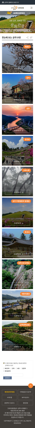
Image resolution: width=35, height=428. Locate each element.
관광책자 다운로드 (9, 403)
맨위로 (30, 385)
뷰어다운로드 (25, 397)
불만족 (24, 368)
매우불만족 (7, 371)
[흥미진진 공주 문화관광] (17, 8)
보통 (18, 368)
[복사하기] (31, 37)
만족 (13, 368)
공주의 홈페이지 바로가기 (11, 2)
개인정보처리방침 (9, 392)
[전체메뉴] (32, 8)
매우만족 (6, 368)
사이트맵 (9, 397)
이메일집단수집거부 (25, 392)
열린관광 (25, 403)
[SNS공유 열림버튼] (27, 37)
